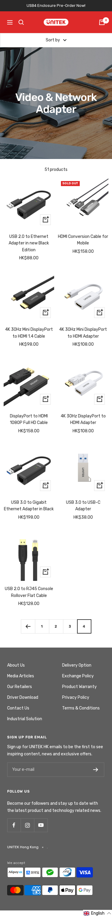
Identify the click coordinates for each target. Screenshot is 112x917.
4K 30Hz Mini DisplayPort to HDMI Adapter (83, 333)
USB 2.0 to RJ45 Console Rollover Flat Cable (29, 592)
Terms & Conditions (81, 708)
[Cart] (102, 22)
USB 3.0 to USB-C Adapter (83, 505)
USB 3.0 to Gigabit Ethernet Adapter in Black (29, 505)
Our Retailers (19, 686)
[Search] (21, 22)
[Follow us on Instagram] (27, 825)
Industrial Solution (24, 718)
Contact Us (18, 708)
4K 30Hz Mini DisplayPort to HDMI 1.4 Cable (29, 333)
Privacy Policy (75, 697)
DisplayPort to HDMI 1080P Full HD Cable (29, 419)
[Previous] (28, 626)
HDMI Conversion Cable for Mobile (83, 240)
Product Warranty (79, 686)
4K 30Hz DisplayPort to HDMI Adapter (83, 419)
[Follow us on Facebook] (14, 825)
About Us (16, 665)
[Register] (95, 770)
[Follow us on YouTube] (40, 825)
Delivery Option (76, 665)
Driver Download (22, 697)
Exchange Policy (78, 676)
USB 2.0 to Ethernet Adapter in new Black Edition (29, 243)
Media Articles (20, 676)
